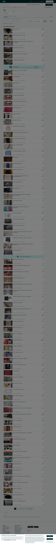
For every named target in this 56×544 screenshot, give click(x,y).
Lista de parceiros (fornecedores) (29, 542)
